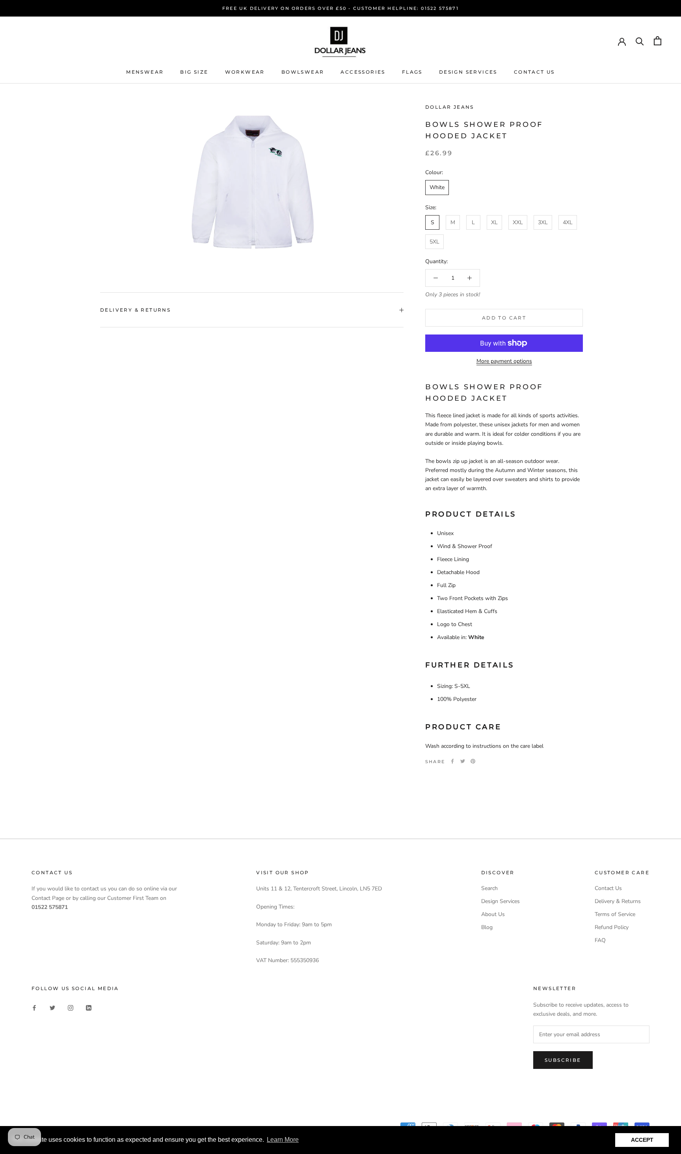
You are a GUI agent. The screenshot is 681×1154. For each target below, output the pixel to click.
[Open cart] (657, 40)
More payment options (504, 361)
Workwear (245, 72)
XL (494, 222)
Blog (487, 927)
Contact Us (534, 72)
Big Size (194, 72)
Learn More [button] (283, 1139)
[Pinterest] (473, 761)
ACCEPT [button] (642, 1140)
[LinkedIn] (88, 1007)
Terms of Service (615, 914)
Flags (412, 72)
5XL (434, 241)
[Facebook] (452, 761)
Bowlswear (302, 72)
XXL (518, 222)
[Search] (640, 41)
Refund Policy (612, 927)
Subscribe (563, 1060)
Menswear (145, 72)
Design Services (468, 72)
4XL (568, 222)
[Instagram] (70, 1007)
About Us (493, 914)
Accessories (362, 72)
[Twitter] (462, 761)
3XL (543, 222)
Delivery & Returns (135, 310)
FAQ (600, 940)
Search (489, 888)
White (437, 187)
